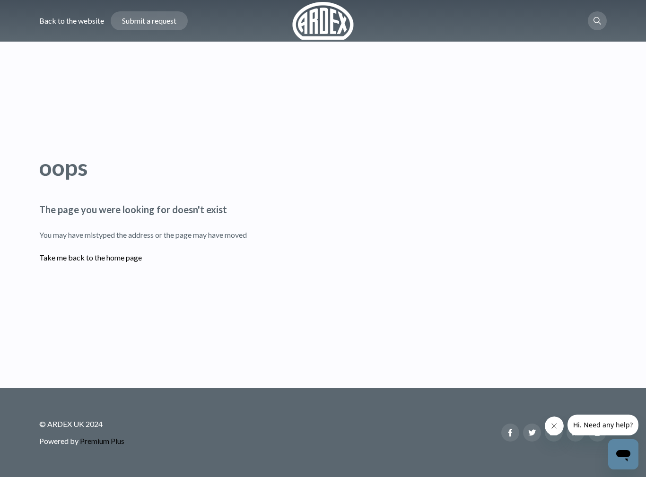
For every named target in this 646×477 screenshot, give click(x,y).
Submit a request (149, 20)
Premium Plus (102, 440)
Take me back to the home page (90, 257)
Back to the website (71, 20)
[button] (597, 20)
